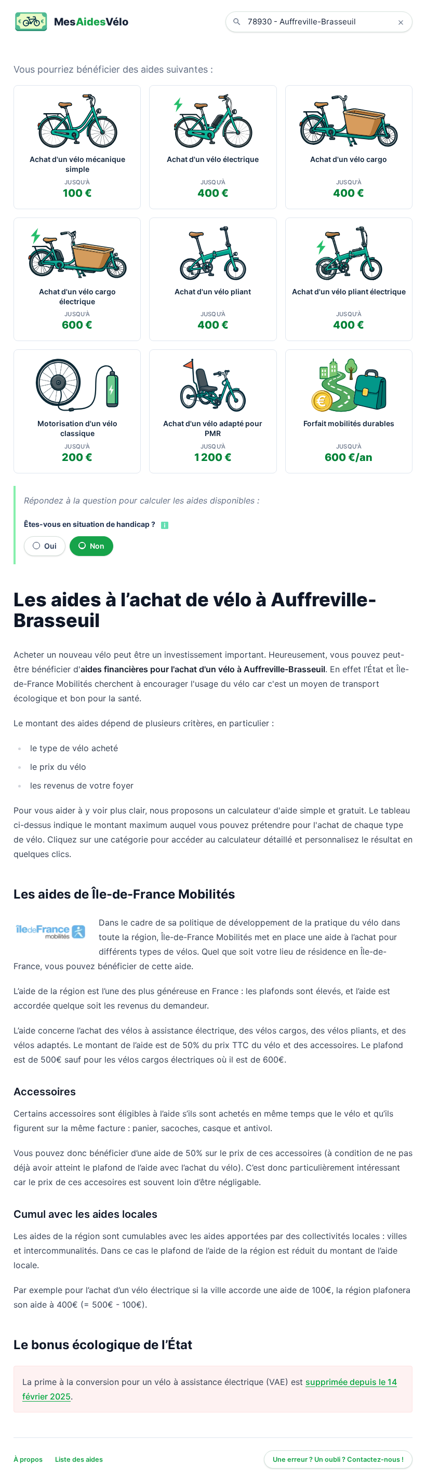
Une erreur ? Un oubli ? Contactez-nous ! (338, 1459)
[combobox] (327, 22)
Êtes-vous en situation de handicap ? (89, 524)
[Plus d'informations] (163, 525)
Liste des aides (79, 1459)
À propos (28, 1459)
